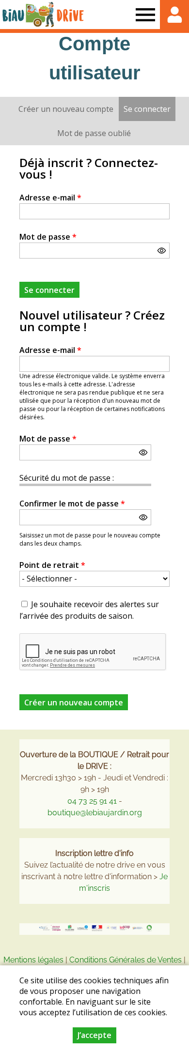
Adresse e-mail (50, 197)
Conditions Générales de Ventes (126, 959)
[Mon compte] (174, 14)
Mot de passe (48, 236)
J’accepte (94, 1035)
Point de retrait (52, 565)
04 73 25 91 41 (92, 801)
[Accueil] (43, 14)
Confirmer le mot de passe (72, 503)
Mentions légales (33, 959)
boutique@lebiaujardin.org (94, 812)
